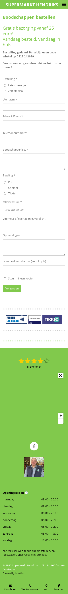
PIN (10, 182)
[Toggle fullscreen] (60, 375)
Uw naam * (10, 99)
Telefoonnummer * (15, 133)
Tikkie (11, 193)
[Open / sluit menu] (64, 4)
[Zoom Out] (60, 421)
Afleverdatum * (12, 202)
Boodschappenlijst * (15, 149)
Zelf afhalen (15, 91)
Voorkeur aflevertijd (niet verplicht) (24, 218)
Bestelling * (10, 78)
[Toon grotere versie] (34, 467)
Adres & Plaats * (13, 116)
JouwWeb (19, 573)
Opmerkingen (11, 235)
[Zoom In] (60, 415)
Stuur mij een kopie (20, 278)
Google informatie (35, 554)
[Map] (34, 398)
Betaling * (9, 175)
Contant (13, 188)
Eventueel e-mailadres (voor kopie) (24, 261)
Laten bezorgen (17, 85)
